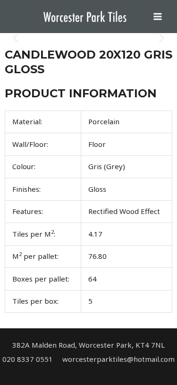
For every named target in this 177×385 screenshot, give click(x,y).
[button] (15, 38)
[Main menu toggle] (158, 17)
